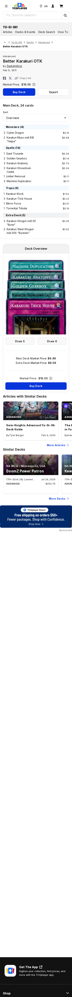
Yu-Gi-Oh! (10, 27)
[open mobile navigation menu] (6, 6)
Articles (7, 32)
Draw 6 (52, 341)
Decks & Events (25, 32)
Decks (30, 42)
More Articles (56, 445)
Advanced (44, 42)
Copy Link (25, 78)
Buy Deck (19, 92)
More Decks (57, 498)
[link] (19, 6)
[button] (65, 15)
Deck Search (46, 32)
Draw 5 (20, 341)
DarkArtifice (14, 66)
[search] (32, 15)
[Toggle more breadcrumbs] (5, 42)
